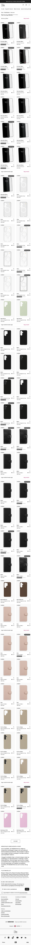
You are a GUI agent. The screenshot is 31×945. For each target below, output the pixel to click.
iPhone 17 (3, 872)
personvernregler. (23, 892)
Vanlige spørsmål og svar (6, 902)
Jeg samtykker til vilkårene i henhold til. (15, 892)
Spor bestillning (4, 899)
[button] (15, 921)
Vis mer (15, 841)
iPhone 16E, (5, 874)
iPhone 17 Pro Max (16, 872)
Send (27, 889)
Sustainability (18, 900)
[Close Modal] (28, 22)
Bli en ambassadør (5, 916)
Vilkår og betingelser (5, 910)
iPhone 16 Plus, (22, 874)
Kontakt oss (4, 900)
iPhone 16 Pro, (16, 874)
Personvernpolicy (5, 914)
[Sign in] (23, 4)
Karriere (3, 912)
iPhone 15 (8, 875)
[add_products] (14, 41)
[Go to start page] (3, 5)
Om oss (17, 899)
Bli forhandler (18, 904)
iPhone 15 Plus (20, 875)
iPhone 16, (11, 874)
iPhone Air (23, 872)
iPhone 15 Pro (14, 875)
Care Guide (17, 902)
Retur (2, 904)
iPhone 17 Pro (9, 872)
